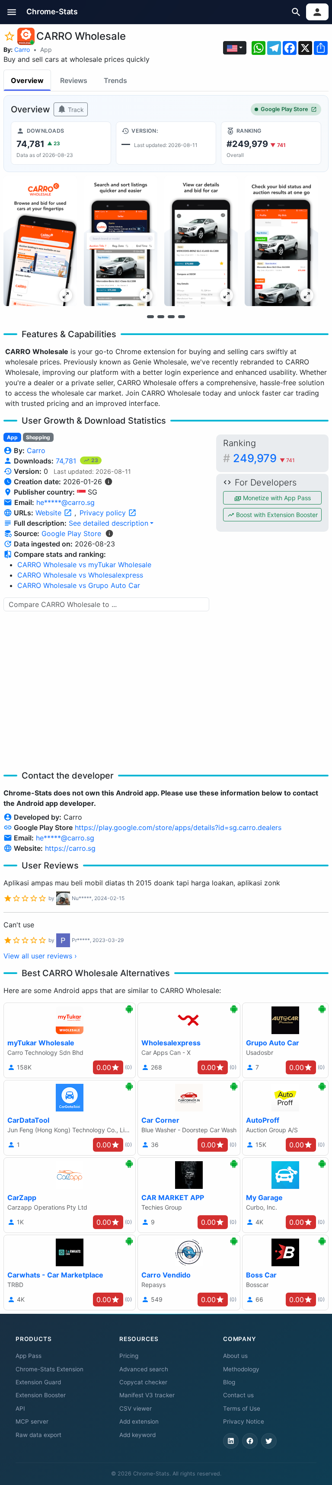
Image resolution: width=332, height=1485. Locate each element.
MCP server (32, 1421)
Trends (115, 80)
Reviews (73, 80)
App (46, 49)
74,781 (67, 461)
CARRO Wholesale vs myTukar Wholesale (84, 564)
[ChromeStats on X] (269, 1441)
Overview (27, 80)
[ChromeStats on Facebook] (250, 1441)
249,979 (264, 458)
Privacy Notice (243, 1421)
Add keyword (137, 1434)
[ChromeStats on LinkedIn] (231, 1441)
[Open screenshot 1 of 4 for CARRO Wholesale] (40, 241)
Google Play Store (284, 109)
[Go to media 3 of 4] (171, 316)
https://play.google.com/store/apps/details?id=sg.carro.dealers (178, 827)
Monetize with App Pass (276, 497)
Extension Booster (41, 1395)
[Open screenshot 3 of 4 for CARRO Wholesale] (201, 241)
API (20, 1408)
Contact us (238, 1395)
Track (75, 109)
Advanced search (143, 1369)
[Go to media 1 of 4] (150, 316)
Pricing (128, 1355)
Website (49, 512)
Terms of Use (241, 1408)
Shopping (38, 437)
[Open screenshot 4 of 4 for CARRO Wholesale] (281, 241)
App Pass (29, 1355)
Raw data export (38, 1434)
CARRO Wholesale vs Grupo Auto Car (78, 585)
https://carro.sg (70, 848)
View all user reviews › (40, 956)
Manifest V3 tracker (147, 1395)
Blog (229, 1382)
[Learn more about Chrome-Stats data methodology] (109, 533)
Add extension (139, 1421)
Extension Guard (38, 1382)
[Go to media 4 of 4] (181, 316)
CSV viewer (135, 1408)
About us (235, 1355)
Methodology (241, 1369)
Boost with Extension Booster (276, 514)
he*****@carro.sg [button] (65, 502)
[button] (11, 11)
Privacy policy (104, 512)
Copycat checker (143, 1382)
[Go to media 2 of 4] (161, 316)
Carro (22, 49)
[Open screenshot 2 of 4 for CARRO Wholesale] (120, 241)
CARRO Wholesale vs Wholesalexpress (80, 575)
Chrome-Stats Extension (49, 1369)
